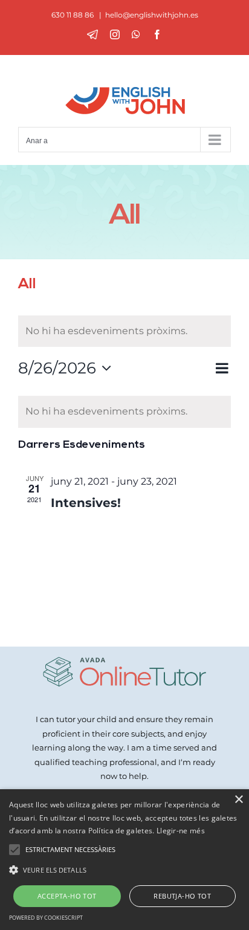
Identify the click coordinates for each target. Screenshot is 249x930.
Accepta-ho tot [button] (67, 895)
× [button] (238, 799)
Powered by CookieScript (46, 918)
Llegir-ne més (181, 830)
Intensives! (86, 503)
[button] (124, 870)
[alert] (124, 412)
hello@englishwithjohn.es (151, 14)
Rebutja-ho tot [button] (182, 895)
